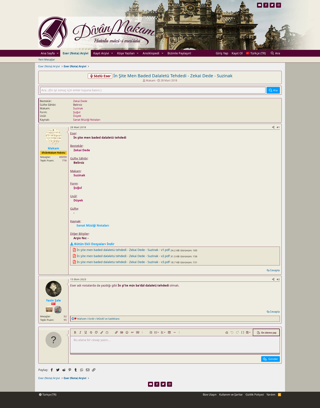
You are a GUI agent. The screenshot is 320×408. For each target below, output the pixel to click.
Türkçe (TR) (49, 394)
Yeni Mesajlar (46, 59)
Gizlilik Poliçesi (255, 394)
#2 (278, 279)
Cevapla (275, 270)
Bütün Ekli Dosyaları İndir (94, 244)
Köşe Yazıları (126, 53)
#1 (278, 127)
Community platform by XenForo (160, 401)
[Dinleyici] (49, 310)
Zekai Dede (80, 101)
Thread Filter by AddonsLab (160, 404)
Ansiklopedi (151, 53)
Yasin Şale (53, 300)
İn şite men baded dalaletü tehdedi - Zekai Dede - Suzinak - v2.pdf (123, 256)
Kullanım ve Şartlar (231, 394)
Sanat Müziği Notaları (86, 119)
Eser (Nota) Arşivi (75, 53)
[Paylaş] (273, 127)
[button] (57, 53)
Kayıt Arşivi (101, 53)
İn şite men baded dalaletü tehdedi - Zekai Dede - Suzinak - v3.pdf (123, 262)
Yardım (270, 394)
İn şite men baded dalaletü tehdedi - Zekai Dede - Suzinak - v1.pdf (123, 250)
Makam (150, 80)
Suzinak (78, 108)
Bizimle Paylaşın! (179, 53)
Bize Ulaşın (209, 394)
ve (98, 318)
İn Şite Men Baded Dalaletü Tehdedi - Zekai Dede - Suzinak (172, 76)
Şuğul (76, 112)
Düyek (77, 116)
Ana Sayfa (48, 53)
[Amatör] (58, 310)
